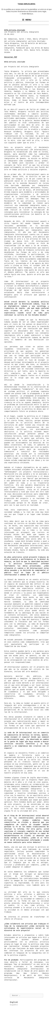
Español (14, 1005)
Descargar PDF (10, 57)
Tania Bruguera (26, 4)
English (14, 1002)
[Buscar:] (26, 995)
